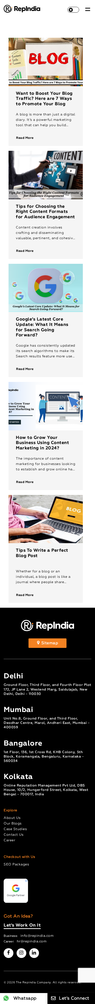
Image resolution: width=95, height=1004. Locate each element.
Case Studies (15, 829)
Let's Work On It (22, 925)
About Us (12, 818)
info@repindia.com (37, 936)
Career (9, 840)
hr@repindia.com (32, 941)
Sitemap (49, 643)
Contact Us (13, 834)
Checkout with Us (19, 857)
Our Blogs (13, 823)
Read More (25, 138)
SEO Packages (16, 864)
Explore (10, 810)
